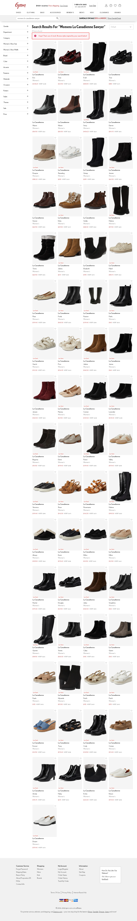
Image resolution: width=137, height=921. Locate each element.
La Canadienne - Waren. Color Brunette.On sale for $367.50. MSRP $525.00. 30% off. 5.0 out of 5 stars (70, 111)
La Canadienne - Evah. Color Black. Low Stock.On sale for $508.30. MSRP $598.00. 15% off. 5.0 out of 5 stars (95, 63)
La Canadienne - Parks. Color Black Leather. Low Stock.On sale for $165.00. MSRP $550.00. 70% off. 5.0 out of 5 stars (121, 302)
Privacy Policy (66, 893)
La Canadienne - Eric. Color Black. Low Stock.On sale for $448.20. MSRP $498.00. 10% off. (45, 63)
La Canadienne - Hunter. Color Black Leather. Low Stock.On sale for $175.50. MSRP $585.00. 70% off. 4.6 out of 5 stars (45, 588)
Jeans (107, 912)
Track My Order (63, 881)
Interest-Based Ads (80, 893)
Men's (82, 12)
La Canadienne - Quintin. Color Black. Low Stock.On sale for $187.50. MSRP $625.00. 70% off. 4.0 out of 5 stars (45, 636)
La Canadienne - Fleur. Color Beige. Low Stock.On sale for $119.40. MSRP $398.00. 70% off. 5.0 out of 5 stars (45, 302)
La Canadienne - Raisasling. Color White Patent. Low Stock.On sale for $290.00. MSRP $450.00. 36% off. (70, 158)
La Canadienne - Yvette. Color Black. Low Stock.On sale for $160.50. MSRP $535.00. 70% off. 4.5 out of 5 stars (70, 636)
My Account (106, 5)
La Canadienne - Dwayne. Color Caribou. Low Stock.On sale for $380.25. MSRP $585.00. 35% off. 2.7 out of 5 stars (45, 158)
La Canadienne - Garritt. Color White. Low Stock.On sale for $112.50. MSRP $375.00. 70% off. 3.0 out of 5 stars (45, 349)
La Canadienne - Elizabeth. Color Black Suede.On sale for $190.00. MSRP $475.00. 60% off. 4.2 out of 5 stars (95, 254)
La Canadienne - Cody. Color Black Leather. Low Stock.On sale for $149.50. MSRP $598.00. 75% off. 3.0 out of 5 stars (95, 731)
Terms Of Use (55, 893)
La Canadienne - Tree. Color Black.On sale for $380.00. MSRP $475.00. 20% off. (121, 63)
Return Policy (20, 875)
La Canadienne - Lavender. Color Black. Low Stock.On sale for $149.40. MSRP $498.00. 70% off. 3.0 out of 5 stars (121, 397)
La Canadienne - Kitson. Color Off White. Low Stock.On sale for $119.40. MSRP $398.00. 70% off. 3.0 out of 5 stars (121, 779)
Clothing (31, 12)
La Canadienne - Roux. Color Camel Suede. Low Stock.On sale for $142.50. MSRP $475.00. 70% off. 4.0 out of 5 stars (70, 493)
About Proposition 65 (23, 878)
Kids (38, 875)
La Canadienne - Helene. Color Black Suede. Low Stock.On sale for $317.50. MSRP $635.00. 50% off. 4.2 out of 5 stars (121, 206)
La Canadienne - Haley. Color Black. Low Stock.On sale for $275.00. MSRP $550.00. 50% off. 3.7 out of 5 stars (70, 779)
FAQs (18, 881)
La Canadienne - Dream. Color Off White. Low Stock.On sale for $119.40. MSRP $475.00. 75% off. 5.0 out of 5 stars (45, 827)
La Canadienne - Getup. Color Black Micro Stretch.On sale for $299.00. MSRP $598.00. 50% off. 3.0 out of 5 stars (95, 158)
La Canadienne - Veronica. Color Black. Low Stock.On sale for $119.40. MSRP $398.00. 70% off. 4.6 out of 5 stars (45, 493)
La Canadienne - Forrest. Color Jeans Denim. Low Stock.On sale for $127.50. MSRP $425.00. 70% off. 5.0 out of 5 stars (45, 731)
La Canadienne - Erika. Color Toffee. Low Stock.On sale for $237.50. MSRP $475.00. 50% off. (70, 206)
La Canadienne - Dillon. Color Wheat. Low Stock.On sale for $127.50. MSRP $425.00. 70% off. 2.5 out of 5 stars (121, 540)
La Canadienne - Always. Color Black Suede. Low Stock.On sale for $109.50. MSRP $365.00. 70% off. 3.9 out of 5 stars (45, 540)
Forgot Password (22, 869)
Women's (70, 12)
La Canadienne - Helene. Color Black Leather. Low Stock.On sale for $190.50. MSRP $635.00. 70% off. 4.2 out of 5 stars (121, 493)
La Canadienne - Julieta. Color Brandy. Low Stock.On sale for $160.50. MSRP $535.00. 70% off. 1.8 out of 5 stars (95, 349)
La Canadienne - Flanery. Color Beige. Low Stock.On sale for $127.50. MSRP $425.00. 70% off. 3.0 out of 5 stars (70, 397)
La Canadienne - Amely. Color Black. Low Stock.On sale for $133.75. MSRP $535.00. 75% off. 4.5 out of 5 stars (45, 779)
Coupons (82, 875)
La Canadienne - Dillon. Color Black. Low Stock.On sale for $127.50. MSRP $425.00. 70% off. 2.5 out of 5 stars (95, 540)
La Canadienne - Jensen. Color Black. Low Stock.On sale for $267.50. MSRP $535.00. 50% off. (121, 158)
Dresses (101, 912)
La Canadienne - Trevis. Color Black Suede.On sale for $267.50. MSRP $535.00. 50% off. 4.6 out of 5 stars (45, 254)
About (81, 869)
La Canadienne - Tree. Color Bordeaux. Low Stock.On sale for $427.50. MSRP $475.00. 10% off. (70, 63)
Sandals (95, 912)
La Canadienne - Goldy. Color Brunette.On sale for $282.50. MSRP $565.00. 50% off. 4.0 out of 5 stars (95, 206)
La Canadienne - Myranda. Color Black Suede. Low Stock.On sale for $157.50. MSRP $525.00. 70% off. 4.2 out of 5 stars (70, 683)
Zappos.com (57, 912)
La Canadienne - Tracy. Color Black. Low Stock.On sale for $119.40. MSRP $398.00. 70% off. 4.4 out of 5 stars (70, 731)
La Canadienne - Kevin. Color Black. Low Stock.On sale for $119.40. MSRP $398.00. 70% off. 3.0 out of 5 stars (70, 540)
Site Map (82, 872)
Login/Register (63, 869)
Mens (39, 872)
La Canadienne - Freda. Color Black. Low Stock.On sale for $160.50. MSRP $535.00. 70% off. (70, 302)
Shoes (18, 12)
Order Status (62, 875)
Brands (118, 12)
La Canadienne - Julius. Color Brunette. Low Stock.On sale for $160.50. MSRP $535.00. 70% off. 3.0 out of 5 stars (95, 588)
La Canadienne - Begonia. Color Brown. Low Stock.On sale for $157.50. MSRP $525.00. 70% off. (45, 445)
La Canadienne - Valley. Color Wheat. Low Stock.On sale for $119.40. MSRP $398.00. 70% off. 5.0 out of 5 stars (121, 445)
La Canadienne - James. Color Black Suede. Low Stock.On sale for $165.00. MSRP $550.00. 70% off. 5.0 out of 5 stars (121, 349)
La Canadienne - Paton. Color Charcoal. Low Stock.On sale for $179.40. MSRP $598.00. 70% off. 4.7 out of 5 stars (95, 445)
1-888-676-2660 (80, 4)
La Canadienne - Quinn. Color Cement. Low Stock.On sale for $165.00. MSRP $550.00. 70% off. (121, 636)
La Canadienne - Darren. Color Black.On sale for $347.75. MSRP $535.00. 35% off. (121, 111)
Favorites (115, 5)
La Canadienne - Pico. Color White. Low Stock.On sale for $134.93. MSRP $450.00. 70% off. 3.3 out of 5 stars (70, 349)
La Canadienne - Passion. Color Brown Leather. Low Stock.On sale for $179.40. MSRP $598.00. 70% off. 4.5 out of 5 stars (95, 302)
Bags (42, 12)
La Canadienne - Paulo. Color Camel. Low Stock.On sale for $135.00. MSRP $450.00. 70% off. (45, 683)
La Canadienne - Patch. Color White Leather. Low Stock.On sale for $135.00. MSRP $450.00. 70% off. (121, 683)
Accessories (55, 12)
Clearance (104, 12)
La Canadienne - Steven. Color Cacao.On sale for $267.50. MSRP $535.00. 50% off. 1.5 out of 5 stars (45, 206)
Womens (40, 869)
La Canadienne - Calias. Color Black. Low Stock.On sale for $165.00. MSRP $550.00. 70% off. (95, 636)
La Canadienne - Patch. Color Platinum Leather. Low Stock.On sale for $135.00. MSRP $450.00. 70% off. (95, 683)
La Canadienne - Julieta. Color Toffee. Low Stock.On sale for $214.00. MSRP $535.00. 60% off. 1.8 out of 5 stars (70, 254)
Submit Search (57, 18)
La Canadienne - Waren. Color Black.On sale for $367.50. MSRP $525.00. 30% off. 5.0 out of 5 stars (45, 111)
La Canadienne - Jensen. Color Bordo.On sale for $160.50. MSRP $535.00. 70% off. (45, 397)
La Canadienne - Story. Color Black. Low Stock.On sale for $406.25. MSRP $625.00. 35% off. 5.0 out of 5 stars (95, 111)
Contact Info (20, 884)
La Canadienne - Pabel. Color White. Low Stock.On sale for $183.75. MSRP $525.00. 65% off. (121, 254)
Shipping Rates (21, 872)
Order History (63, 878)
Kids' (92, 12)
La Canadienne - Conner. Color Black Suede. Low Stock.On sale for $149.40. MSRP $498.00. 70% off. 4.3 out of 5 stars (95, 397)
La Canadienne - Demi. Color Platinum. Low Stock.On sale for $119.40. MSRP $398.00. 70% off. (70, 445)
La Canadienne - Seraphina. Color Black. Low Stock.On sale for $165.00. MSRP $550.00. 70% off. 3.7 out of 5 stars (121, 588)
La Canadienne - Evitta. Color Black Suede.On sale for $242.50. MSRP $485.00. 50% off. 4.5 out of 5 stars (95, 779)
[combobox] (38, 18)
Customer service (110, 5)
